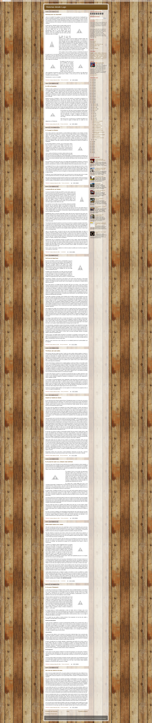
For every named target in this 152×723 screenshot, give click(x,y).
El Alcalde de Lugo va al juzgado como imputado (59, 462)
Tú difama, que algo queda (52, 351)
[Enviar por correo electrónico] (72, 80)
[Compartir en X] (74, 80)
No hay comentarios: (66, 183)
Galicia (101, 55)
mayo (94, 115)
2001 (93, 151)
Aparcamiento (98, 57)
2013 (93, 99)
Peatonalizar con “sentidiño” (53, 14)
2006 (93, 143)
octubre (94, 107)
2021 (93, 87)
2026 (93, 79)
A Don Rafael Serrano (99, 176)
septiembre (95, 108)
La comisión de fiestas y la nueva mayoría (100, 191)
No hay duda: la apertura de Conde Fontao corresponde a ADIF (100, 223)
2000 (93, 152)
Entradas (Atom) (54, 713)
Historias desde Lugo (56, 7)
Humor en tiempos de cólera (53, 398)
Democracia (104, 53)
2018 (93, 91)
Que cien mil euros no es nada (53, 670)
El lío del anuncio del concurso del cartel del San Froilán (100, 160)
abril (93, 116)
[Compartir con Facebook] (76, 80)
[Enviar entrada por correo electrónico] (71, 183)
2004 (93, 146)
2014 (93, 98)
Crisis (105, 54)
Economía (97, 54)
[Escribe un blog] (73, 80)
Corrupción (104, 56)
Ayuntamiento (92, 55)
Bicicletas (105, 57)
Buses (105, 58)
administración (101, 54)
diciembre (94, 104)
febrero (94, 119)
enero (94, 139)
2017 (93, 93)
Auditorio (92, 57)
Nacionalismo (97, 58)
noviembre (95, 105)
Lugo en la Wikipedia (94, 48)
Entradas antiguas (83, 711)
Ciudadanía (102, 58)
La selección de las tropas (53, 189)
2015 (93, 96)
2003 (93, 147)
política (99, 53)
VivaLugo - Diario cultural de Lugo (96, 44)
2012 (93, 101)
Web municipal (93, 41)
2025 (93, 80)
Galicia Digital (92, 42)
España (100, 56)
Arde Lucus (92, 54)
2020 (93, 88)
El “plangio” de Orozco (51, 130)
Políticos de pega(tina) (51, 258)
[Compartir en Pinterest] (77, 80)
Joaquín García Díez (94, 56)
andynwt (93, 718)
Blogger (104, 718)
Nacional (105, 55)
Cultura (95, 53)
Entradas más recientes (51, 711)
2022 (93, 85)
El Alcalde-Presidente (51, 587)
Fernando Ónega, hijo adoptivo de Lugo (99, 215)
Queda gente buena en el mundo (54, 524)
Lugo (91, 53)
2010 (93, 141)
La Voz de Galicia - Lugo (94, 45)
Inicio (68, 711)
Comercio (98, 55)
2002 (93, 149)
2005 (93, 144)
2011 (93, 102)
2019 (93, 90)
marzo (94, 118)
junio (94, 113)
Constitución (92, 58)
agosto (94, 110)
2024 (93, 82)
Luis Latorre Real (100, 62)
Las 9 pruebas (98, 183)
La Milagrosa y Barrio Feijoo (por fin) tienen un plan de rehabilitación (100, 169)
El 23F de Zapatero (51, 86)
